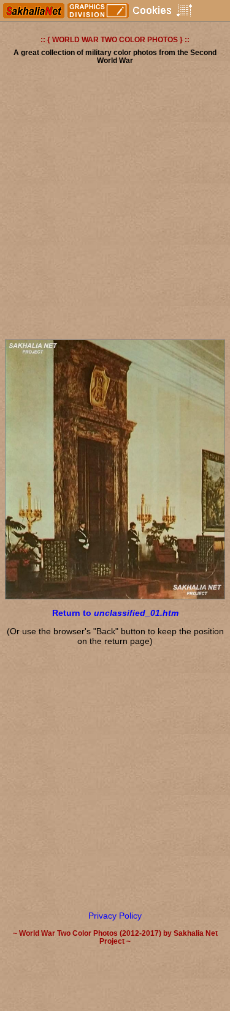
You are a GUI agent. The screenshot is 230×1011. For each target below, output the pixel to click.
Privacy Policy (115, 915)
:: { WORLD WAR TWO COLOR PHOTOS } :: (115, 39)
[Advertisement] (115, 206)
